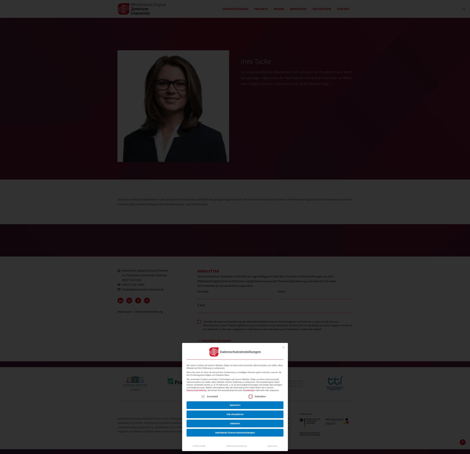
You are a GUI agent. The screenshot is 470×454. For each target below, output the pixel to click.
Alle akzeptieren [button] (235, 414)
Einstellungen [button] (249, 390)
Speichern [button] (235, 405)
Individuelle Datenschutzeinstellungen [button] (235, 432)
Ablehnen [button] (235, 423)
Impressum (272, 446)
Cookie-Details (199, 446)
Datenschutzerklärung (196, 390)
